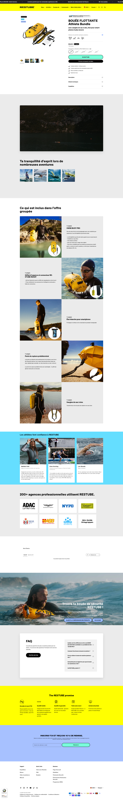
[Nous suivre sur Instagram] (24, 788)
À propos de (56, 7)
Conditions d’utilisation (53, 794)
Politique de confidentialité (40, 794)
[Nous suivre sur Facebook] (21, 788)
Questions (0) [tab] (30, 554)
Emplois (38, 775)
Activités (48, 7)
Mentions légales (35, 796)
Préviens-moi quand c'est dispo (85, 61)
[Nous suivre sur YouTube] (30, 788)
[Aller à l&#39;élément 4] (37, 61)
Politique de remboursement (26, 794)
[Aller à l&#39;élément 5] (42, 61)
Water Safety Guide (76, 7)
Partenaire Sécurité (58, 775)
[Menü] (6, 789)
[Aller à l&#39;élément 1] (22, 61)
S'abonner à (76, 745)
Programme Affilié (58, 782)
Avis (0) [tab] (25, 554)
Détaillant (55, 772)
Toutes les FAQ (33, 655)
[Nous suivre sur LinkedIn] (37, 788)
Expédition (23, 769)
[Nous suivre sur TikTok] (34, 788)
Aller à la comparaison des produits (78, 620)
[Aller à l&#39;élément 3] (32, 61)
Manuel (22, 777)
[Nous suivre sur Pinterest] (27, 788)
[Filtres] (87, 555)
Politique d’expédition (25, 796)
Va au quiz (97, 620)
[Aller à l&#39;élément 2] (27, 61)
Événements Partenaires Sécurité (59, 778)
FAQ (37, 772)
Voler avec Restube (41, 769)
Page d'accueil (57, 769)
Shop (42, 7)
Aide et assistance (25, 775)
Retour (22, 772)
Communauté (64, 7)
